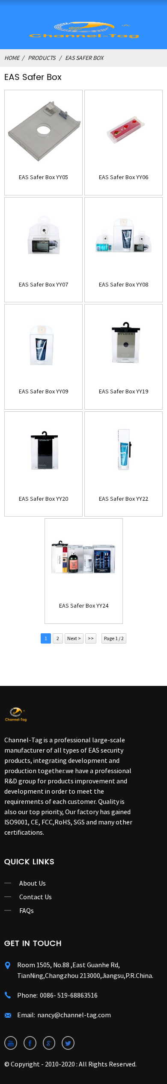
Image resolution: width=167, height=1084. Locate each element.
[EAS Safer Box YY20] (43, 450)
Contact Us (35, 896)
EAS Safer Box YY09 (43, 391)
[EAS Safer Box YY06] (123, 129)
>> (91, 638)
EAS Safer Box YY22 (123, 498)
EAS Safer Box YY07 (43, 284)
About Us (32, 883)
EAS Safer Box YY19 (123, 391)
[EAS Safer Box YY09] (43, 343)
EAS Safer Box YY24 (83, 605)
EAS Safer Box (84, 58)
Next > (74, 638)
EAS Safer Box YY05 (43, 177)
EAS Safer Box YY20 (43, 498)
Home (11, 58)
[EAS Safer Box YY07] (43, 236)
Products (41, 58)
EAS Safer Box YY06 (123, 177)
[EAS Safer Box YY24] (83, 557)
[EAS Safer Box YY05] (43, 129)
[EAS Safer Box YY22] (123, 450)
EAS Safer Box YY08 (123, 284)
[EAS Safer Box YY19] (123, 343)
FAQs (26, 910)
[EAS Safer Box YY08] (123, 236)
